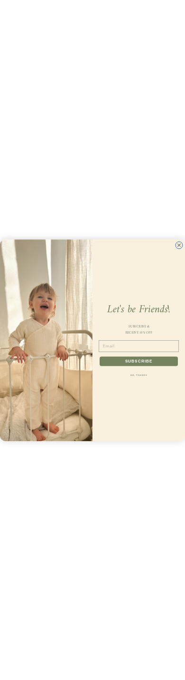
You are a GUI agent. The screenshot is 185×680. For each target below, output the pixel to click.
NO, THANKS (138, 375)
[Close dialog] (179, 245)
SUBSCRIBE (139, 361)
